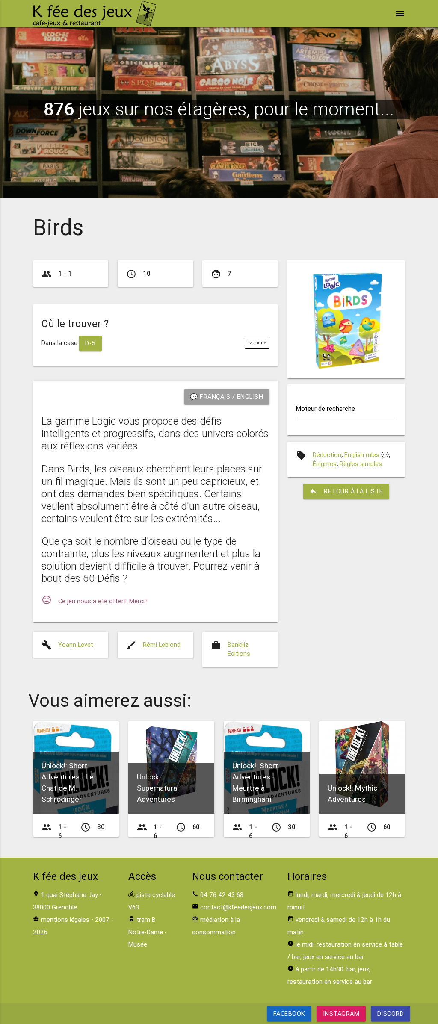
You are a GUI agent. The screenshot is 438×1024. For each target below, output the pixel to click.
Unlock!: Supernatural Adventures (158, 788)
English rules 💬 (366, 455)
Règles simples (361, 464)
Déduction (327, 455)
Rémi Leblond (162, 644)
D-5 (90, 343)
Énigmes (325, 464)
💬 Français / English (226, 396)
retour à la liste (346, 491)
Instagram (341, 1013)
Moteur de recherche (325, 408)
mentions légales (65, 919)
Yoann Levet (75, 644)
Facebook (289, 1013)
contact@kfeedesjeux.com (238, 907)
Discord (390, 1013)
